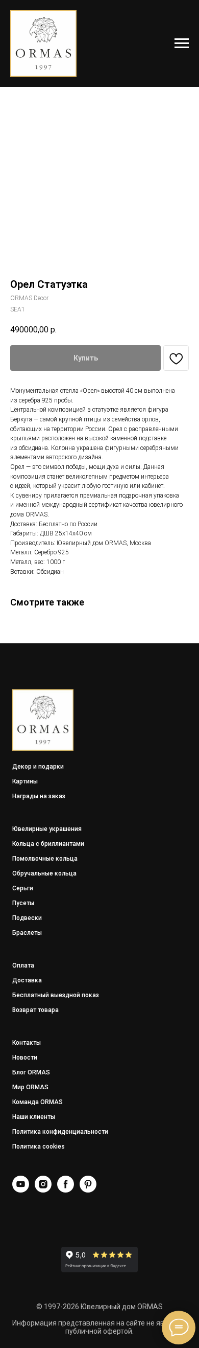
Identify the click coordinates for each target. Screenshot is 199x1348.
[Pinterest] (88, 1189)
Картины (25, 781)
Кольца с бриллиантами (48, 843)
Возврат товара (35, 1010)
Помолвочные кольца (45, 858)
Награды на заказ (38, 796)
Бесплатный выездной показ (55, 995)
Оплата (23, 965)
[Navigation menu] (182, 43)
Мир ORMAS (30, 1087)
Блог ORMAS (31, 1072)
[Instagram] (43, 1189)
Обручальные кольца (44, 873)
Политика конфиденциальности (60, 1131)
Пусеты (23, 903)
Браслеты (27, 932)
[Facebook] (65, 1189)
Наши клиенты (33, 1116)
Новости (24, 1057)
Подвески (27, 918)
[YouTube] (20, 1189)
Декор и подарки (38, 766)
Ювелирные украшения (47, 829)
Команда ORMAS (37, 1102)
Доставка (27, 980)
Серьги (22, 888)
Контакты (26, 1042)
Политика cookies (38, 1146)
